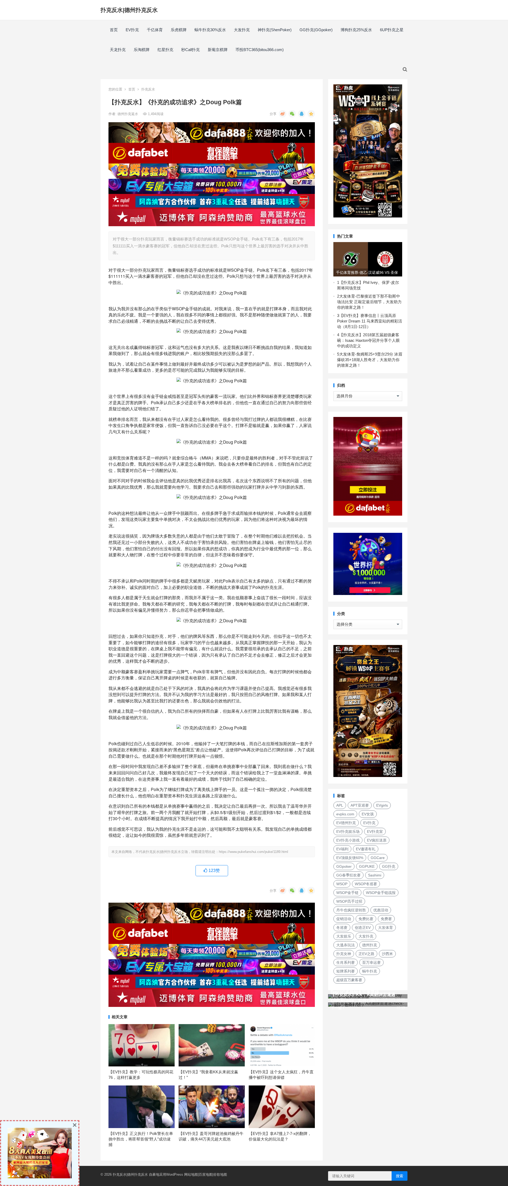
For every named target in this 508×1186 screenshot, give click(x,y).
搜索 (399, 1176)
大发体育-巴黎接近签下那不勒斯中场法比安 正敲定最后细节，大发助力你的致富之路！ (369, 302)
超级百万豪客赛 (349, 980)
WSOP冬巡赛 (366, 884)
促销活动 (343, 919)
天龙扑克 (118, 49)
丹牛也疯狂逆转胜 (351, 910)
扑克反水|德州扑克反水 (129, 10)
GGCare (378, 858)
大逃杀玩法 (345, 945)
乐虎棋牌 (179, 30)
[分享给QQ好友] (301, 113)
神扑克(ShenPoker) (275, 30)
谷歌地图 (220, 1174)
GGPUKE (367, 866)
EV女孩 (368, 814)
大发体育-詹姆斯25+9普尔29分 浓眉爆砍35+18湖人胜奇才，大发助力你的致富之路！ (369, 359)
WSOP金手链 (347, 892)
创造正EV (363, 927)
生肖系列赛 (345, 962)
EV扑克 (132, 30)
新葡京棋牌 (218, 49)
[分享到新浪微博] (282, 113)
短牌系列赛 (345, 971)
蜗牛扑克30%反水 (210, 30)
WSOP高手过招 (349, 901)
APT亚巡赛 (360, 805)
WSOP (341, 884)
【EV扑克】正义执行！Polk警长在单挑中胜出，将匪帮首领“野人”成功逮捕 (140, 1139)
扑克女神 (343, 954)
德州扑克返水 (128, 114)
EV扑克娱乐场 (348, 831)
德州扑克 (369, 945)
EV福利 (342, 849)
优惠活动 (380, 910)
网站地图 (191, 1174)
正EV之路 (366, 954)
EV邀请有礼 (365, 849)
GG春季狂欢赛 (348, 875)
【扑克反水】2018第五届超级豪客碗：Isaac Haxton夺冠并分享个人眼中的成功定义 (368, 340)
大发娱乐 (343, 936)
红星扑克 (165, 49)
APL (339, 805)
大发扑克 (242, 30)
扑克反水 (148, 89)
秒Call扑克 (190, 49)
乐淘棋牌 (141, 49)
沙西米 (387, 954)
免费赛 (386, 919)
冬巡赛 (341, 927)
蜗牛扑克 (369, 971)
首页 (114, 30)
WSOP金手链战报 (381, 892)
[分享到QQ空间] (311, 113)
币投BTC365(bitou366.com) (259, 49)
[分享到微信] (292, 113)
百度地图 (205, 1174)
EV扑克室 (375, 831)
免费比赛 (366, 919)
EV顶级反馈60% (349, 858)
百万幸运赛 (371, 962)
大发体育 (385, 927)
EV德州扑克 (346, 823)
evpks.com (345, 814)
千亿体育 (155, 30)
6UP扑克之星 (391, 30)
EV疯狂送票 (377, 840)
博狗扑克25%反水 (356, 30)
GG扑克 (388, 866)
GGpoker (344, 866)
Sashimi (374, 875)
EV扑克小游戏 (348, 840)
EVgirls (382, 805)
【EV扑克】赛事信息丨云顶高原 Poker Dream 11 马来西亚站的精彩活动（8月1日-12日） (369, 321)
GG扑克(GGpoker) (316, 30)
